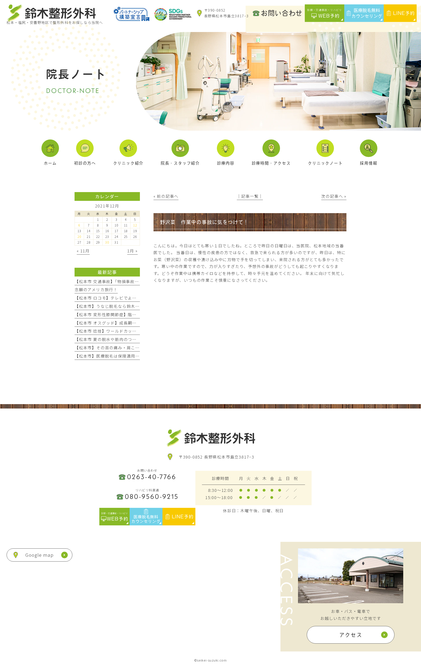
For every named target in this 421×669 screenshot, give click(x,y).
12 (135, 225)
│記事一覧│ (250, 196)
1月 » (132, 250)
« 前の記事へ (166, 196)
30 (107, 242)
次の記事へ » (333, 196)
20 (79, 236)
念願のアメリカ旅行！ (96, 289)
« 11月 (83, 250)
